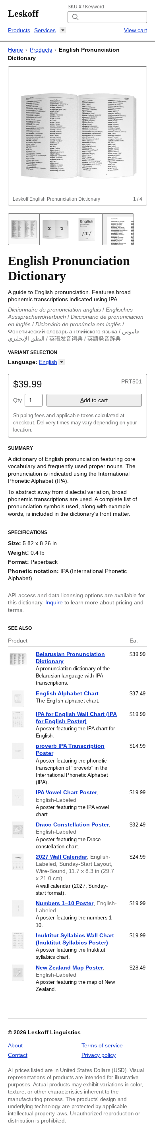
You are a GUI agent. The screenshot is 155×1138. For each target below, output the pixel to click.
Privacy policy (98, 1055)
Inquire (54, 602)
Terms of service (102, 1045)
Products (19, 30)
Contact (17, 1055)
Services (45, 30)
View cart (135, 30)
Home (15, 49)
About (15, 1045)
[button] (52, 362)
